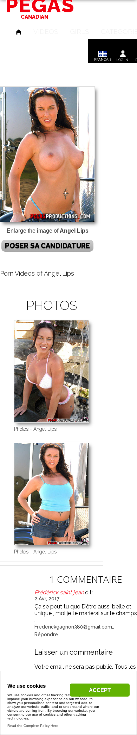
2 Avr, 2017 (46, 598)
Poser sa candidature (47, 245)
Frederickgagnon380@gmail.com (73, 627)
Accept (100, 690)
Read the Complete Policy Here (32, 726)
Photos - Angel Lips (35, 429)
